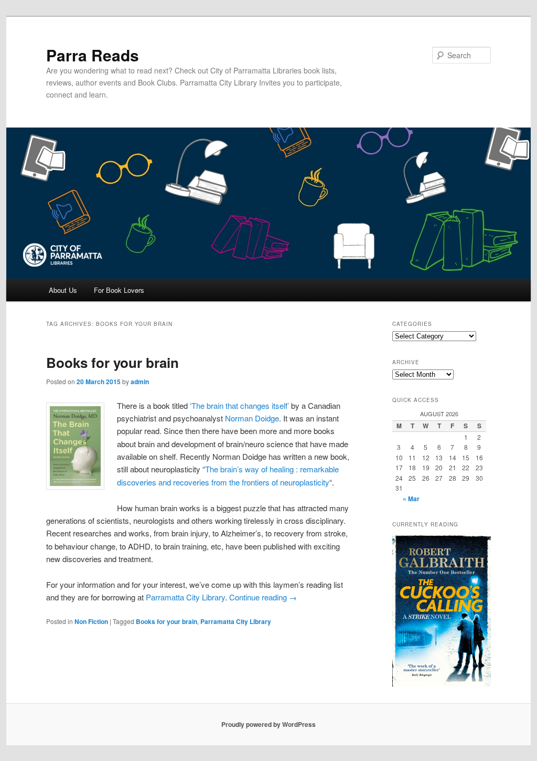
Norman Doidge (252, 418)
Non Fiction (91, 621)
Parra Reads (92, 55)
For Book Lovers (119, 290)
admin (140, 381)
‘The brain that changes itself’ (240, 405)
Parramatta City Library (185, 597)
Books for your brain (112, 362)
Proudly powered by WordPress (268, 724)
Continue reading (263, 597)
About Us (63, 290)
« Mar (411, 498)
